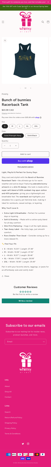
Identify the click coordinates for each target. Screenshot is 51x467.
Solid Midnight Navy (12, 136)
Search (8, 412)
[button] (3, 22)
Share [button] (7, 276)
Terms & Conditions (13, 434)
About (7, 386)
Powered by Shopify (32, 462)
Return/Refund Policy (13, 418)
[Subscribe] (43, 342)
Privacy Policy (10, 428)
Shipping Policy (11, 423)
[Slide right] (30, 88)
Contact (8, 397)
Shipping (4, 113)
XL (27, 126)
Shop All (8, 392)
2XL (36, 126)
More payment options (25, 167)
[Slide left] (20, 88)
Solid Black (32, 136)
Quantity (5, 141)
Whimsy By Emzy (22, 462)
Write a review (25, 301)
